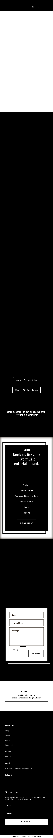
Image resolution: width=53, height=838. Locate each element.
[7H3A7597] (26, 185)
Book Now (26, 523)
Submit (36, 653)
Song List (9, 745)
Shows (8, 735)
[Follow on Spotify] (13, 423)
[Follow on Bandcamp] (26, 423)
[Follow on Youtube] (20, 423)
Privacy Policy (35, 836)
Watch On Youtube (26, 380)
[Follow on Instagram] (16, 780)
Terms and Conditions (20, 836)
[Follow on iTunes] (33, 423)
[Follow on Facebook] (6, 780)
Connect (8, 740)
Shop (7, 730)
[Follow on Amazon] (39, 423)
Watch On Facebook (26, 390)
